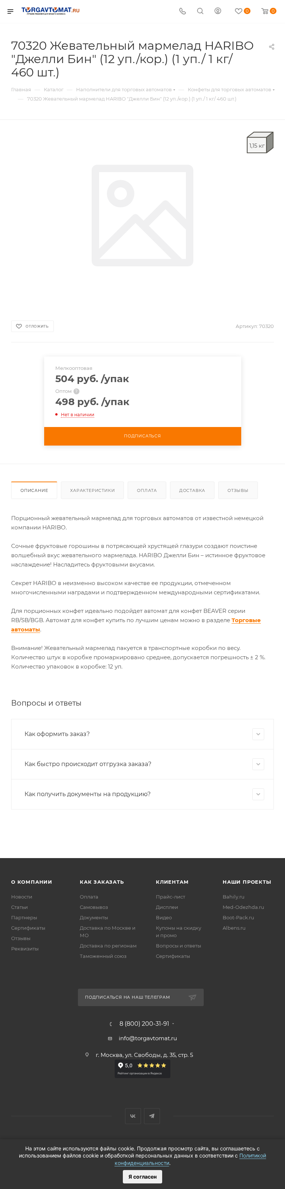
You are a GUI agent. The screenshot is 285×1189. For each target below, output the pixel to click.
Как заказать (102, 882)
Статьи (19, 907)
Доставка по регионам (108, 946)
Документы (94, 917)
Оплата (147, 490)
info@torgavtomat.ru (148, 1038)
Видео (164, 917)
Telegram (152, 1116)
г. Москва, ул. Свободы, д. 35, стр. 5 (144, 1054)
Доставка (192, 490)
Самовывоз (94, 907)
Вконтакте (133, 1116)
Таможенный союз (103, 956)
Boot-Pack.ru (238, 917)
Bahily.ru (234, 897)
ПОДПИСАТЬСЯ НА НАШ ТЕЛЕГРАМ (127, 997)
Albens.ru (234, 928)
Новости (21, 897)
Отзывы (238, 490)
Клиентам (172, 882)
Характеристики (92, 490)
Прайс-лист (170, 897)
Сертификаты (28, 928)
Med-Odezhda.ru (243, 907)
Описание (34, 490)
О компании (31, 882)
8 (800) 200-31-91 (144, 1024)
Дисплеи (167, 907)
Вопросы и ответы (178, 946)
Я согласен (142, 1176)
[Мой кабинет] (217, 11)
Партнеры (24, 917)
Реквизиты (25, 949)
